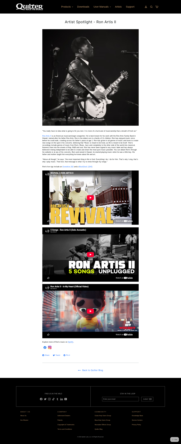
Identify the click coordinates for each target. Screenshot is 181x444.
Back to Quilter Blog (92, 370)
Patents (60, 420)
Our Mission (24, 420)
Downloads (83, 6)
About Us (23, 415)
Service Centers (137, 420)
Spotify (70, 342)
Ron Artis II (46, 136)
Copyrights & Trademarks (66, 424)
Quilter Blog (98, 429)
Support (130, 6)
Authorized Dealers (64, 415)
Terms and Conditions (65, 429)
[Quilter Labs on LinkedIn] (61, 399)
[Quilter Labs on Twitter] (45, 399)
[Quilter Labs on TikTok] (53, 399)
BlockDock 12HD (85, 167)
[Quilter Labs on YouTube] (65, 399)
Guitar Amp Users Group (103, 415)
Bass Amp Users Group (102, 420)
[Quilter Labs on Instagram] (49, 399)
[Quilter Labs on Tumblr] (57, 399)
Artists (118, 6)
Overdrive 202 (68, 167)
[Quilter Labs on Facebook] (41, 399)
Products (66, 6)
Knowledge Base (137, 415)
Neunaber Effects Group (103, 424)
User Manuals (101, 6)
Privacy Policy (136, 424)
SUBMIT (146, 399)
